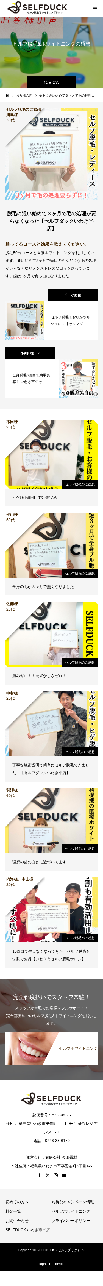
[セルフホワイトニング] (51, 1034)
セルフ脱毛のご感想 (80, 484)
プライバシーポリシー (71, 1220)
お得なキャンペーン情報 (73, 1202)
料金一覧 (13, 1211)
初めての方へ (17, 1202)
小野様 (76, 295)
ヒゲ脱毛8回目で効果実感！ (36, 497)
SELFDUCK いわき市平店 (27, 1230)
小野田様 (27, 353)
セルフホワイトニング (71, 1211)
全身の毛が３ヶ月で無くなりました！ (45, 586)
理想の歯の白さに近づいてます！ (41, 862)
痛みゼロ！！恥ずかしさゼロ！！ (41, 675)
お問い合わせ (17, 1220)
